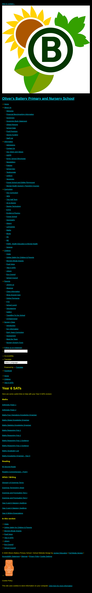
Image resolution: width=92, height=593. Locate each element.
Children (7, 379)
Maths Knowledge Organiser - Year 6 (16, 456)
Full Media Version (76, 553)
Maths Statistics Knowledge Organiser (16, 425)
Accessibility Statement (11, 556)
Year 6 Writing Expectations (12, 513)
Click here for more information (60, 586)
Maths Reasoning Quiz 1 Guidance (15, 440)
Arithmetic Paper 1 (9, 405)
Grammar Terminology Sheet (13, 488)
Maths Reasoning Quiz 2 (11, 435)
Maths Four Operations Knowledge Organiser (19, 415)
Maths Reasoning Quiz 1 (11, 430)
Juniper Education (60, 553)
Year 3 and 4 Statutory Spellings (14, 508)
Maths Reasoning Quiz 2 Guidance (15, 446)
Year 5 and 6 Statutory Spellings (14, 503)
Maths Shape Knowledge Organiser (15, 420)
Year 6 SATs (8, 383)
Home (6, 376)
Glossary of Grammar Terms (13, 483)
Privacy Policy (34, 556)
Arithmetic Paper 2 (9, 410)
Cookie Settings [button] (46, 556)
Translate (19, 367)
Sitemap (24, 556)
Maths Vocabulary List (10, 451)
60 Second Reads (9, 467)
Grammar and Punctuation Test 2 (14, 498)
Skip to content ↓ (8, 4)
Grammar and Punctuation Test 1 (14, 493)
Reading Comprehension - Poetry (15, 472)
